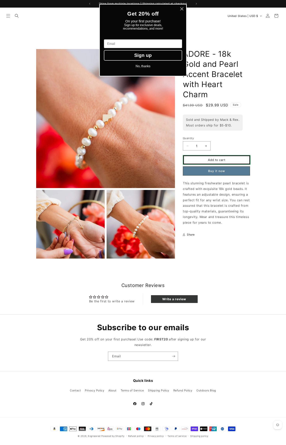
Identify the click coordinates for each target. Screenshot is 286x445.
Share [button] (191, 234)
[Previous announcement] (89, 3)
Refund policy (136, 435)
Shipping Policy (158, 390)
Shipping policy (199, 435)
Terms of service (177, 435)
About (112, 390)
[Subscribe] (173, 356)
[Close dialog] (181, 8)
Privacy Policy (94, 390)
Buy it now (216, 171)
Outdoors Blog (206, 390)
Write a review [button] (174, 299)
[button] (8, 15)
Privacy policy (156, 435)
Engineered (94, 436)
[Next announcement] (196, 3)
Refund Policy (182, 390)
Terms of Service (132, 390)
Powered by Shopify (113, 436)
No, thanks (143, 66)
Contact (75, 390)
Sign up (143, 55)
